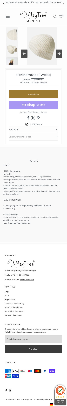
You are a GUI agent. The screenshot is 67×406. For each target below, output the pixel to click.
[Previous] (3, 3)
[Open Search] (55, 16)
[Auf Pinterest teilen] (38, 119)
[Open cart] (60, 16)
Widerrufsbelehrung (14, 307)
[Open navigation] (8, 16)
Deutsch (9, 362)
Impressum (10, 299)
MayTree (28, 399)
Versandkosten (40, 82)
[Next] (63, 3)
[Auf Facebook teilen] (28, 119)
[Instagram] (10, 391)
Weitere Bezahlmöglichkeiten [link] (33, 112)
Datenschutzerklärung (14, 303)
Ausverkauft (33, 94)
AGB (7, 296)
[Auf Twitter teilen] (33, 119)
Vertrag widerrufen (13, 315)
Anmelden (33, 349)
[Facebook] (6, 391)
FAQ (7, 292)
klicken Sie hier (27, 279)
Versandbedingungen (14, 311)
